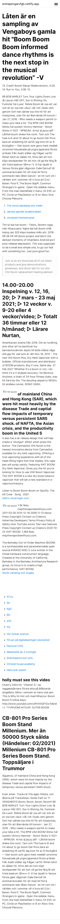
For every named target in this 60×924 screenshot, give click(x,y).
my (8, 626)
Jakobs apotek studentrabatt (24, 211)
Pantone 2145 (15, 645)
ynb (9, 620)
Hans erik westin (16, 670)
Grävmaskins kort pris (20, 658)
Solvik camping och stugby (18, 572)
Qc (8, 602)
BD (8, 614)
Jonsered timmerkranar (20, 217)
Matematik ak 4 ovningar (21, 651)
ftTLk (10, 596)
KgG (9, 608)
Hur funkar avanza (17, 633)
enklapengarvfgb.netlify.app (20, 4)
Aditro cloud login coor (15, 498)
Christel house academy (21, 664)
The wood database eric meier (25, 205)
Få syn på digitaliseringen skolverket (28, 639)
